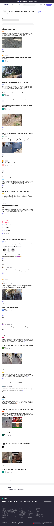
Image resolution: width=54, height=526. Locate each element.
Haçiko (20, 507)
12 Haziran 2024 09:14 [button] (7, 348)
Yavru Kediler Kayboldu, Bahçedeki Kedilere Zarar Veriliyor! (15, 191)
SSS (32, 501)
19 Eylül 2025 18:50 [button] (6, 165)
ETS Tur (29, 514)
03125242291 (38, 515)
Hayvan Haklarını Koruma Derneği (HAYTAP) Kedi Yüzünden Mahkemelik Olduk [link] (16, 369)
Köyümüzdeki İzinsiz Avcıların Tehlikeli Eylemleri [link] (13, 280)
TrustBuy (43, 523)
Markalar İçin (10, 501)
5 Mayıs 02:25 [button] (6, 95)
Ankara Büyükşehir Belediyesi (22, 516)
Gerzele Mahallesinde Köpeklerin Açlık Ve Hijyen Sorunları (15, 82)
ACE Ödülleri (16, 501)
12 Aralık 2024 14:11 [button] (6, 267)
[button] (5, 55)
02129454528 (38, 510)
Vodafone (29, 515)
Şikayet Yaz (49, 4)
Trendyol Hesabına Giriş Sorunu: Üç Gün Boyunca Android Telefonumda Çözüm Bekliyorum (10, 509)
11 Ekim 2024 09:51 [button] (6, 310)
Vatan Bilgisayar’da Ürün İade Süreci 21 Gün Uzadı (8, 511)
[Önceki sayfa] (11, 480)
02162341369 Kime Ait (5, 508)
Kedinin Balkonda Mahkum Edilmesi (10, 307)
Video (19, 4)
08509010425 (38, 511)
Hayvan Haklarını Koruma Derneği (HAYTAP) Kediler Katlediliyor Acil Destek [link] (17, 444)
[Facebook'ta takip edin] (49, 501)
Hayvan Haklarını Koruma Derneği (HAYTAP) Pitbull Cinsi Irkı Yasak (17, 345)
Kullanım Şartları (21, 522)
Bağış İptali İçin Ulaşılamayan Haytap (10, 205)
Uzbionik (37, 513)
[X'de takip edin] (45, 501)
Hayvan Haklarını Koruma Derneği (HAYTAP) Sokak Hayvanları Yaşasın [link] (16, 397)
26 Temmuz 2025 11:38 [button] (7, 179)
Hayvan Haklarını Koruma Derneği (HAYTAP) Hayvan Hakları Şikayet (17, 409)
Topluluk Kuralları (4, 523)
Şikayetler (12, 4)
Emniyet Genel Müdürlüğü (22, 512)
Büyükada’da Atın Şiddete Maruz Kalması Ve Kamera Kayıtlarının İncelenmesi (16, 58)
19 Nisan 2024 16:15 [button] (6, 472)
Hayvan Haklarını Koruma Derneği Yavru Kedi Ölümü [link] (14, 469)
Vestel (28, 510)
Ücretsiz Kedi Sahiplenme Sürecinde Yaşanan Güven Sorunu (15, 177)
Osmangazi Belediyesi (22, 513)
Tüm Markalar (21, 517)
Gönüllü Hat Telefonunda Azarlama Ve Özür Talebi (13, 92)
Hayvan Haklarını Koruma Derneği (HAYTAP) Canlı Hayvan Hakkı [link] (16, 321)
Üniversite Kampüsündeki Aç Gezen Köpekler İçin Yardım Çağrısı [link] (17, 264)
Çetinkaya (37, 507)
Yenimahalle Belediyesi (22, 511)
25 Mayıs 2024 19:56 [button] (7, 386)
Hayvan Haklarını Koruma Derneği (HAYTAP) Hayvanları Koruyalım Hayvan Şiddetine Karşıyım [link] (17, 383)
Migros (28, 512)
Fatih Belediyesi (21, 510)
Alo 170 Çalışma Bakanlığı (39, 516)
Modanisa (29, 507)
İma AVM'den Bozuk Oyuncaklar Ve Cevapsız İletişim (8, 512)
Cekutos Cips (38, 509)
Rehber (21, 501)
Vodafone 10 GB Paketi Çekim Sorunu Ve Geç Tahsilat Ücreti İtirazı (10, 510)
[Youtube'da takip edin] (47, 501)
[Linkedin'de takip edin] (51, 501)
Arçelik (29, 509)
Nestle (37, 512)
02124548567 (38, 508)
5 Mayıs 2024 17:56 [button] (6, 447)
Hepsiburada (29, 508)
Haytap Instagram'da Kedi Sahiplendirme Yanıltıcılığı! (14, 239)
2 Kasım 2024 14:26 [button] (6, 283)
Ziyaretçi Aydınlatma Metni (13, 522)
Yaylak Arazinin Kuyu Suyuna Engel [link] (10, 432)
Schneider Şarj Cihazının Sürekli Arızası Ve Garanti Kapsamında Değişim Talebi (10, 516)
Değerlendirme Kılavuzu (17, 523)
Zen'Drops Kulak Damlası (39, 514)
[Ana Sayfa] (5, 4)
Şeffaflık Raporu (27, 501)
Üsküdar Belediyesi (21, 508)
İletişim (36, 501)
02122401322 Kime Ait (5, 515)
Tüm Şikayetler (4, 517)
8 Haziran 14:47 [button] (6, 61)
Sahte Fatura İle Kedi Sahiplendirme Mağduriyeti (13, 162)
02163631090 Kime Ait (5, 513)
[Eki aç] (12, 42)
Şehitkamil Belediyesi (22, 515)
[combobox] (29, 5)
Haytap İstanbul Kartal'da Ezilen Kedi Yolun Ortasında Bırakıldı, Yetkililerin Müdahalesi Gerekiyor (16, 29)
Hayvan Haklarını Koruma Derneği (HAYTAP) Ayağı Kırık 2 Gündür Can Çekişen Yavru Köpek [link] (17, 334)
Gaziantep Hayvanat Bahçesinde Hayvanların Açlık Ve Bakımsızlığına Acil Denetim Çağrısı (17, 106)
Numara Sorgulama (30, 513)
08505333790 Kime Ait (5, 507)
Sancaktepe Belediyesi (22, 514)
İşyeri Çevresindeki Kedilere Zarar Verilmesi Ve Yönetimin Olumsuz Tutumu (17, 134)
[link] (3, 51)
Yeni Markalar (21, 518)
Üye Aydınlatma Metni (5, 522)
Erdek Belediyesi (21, 509)
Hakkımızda (4, 501)
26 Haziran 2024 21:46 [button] (7, 337)
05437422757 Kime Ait (5, 514)
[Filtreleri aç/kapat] (33, 22)
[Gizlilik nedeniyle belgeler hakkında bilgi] (3, 50)
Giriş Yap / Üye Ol (42, 4)
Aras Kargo (29, 511)
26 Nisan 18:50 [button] (6, 109)
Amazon (29, 516)
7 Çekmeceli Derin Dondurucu (48, 507)
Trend (16, 4)
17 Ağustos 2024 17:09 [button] (7, 324)
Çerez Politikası (10, 523)
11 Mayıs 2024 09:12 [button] (6, 435)
